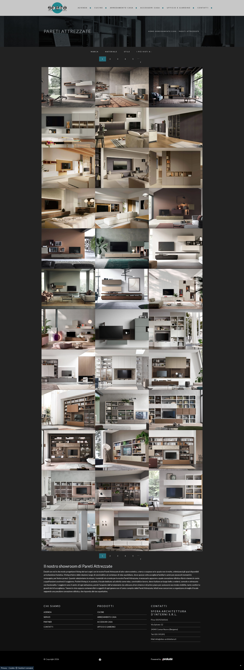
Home (151, 31)
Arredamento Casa (121, 8)
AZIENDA (48, 612)
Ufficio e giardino (178, 8)
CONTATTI (48, 627)
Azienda (82, 8)
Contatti (203, 8)
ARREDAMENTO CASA (106, 617)
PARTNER (48, 622)
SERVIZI (47, 617)
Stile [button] (127, 52)
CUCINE (100, 612)
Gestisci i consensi (25, 668)
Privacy (4, 668)
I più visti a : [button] (144, 52)
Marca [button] (94, 52)
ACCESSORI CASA (105, 622)
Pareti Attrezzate (189, 31)
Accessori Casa (150, 8)
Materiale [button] (111, 52)
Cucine (98, 8)
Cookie (12, 668)
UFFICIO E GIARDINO (106, 627)
